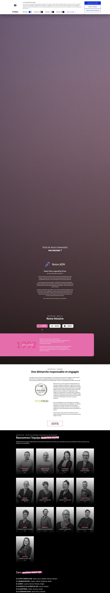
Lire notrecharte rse (55, 423)
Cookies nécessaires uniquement (92, 10)
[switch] (41, 12)
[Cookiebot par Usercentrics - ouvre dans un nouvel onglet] (15, 12)
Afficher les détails (70, 11)
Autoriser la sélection (92, 6)
